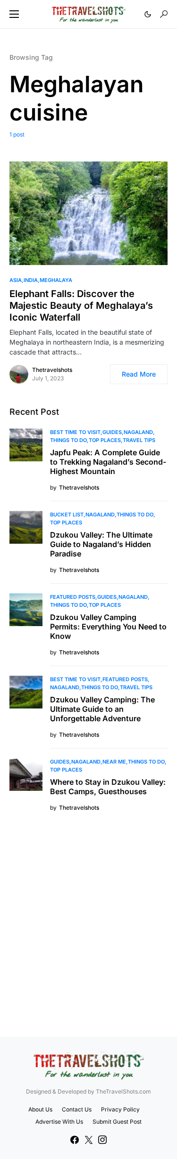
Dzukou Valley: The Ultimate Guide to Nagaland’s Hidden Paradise (101, 544)
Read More (139, 374)
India (31, 280)
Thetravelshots (52, 369)
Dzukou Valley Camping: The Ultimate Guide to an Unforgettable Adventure (102, 709)
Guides (112, 432)
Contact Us (77, 1109)
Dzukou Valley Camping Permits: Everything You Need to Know (108, 626)
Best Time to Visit (75, 432)
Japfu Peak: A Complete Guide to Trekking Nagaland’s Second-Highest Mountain (108, 462)
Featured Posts (72, 597)
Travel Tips (139, 440)
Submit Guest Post (117, 1121)
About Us (40, 1109)
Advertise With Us (59, 1121)
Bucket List (67, 514)
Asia (15, 280)
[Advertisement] (88, 923)
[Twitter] (88, 1139)
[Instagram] (102, 1139)
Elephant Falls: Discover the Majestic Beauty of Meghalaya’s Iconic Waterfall (81, 305)
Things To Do (68, 440)
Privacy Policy (120, 1109)
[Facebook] (74, 1139)
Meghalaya (56, 280)
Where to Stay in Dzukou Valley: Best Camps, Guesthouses (108, 786)
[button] (14, 14)
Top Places (105, 440)
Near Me (114, 761)
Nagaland (138, 432)
